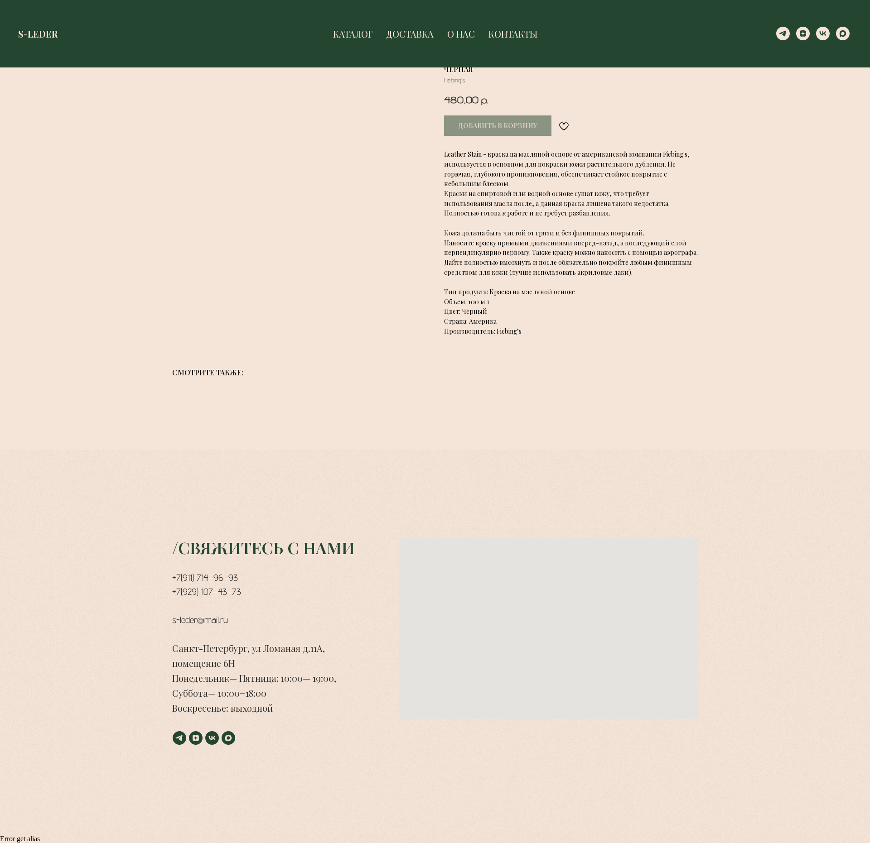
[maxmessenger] (843, 33)
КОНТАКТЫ (512, 34)
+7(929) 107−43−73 (206, 591)
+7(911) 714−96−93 (205, 577)
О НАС (461, 34)
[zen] (803, 33)
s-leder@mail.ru (200, 619)
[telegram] (783, 33)
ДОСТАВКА (410, 34)
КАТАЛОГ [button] (352, 34)
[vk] (823, 33)
